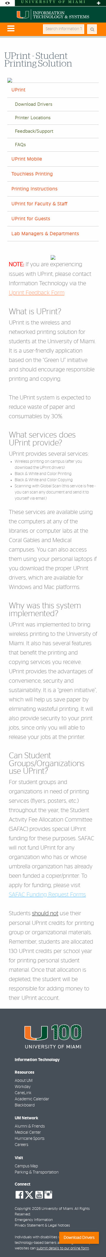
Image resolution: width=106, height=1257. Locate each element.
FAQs (20, 145)
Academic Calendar (32, 1099)
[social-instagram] (48, 1195)
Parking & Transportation (37, 1172)
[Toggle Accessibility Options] (7, 3)
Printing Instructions (34, 189)
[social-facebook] (19, 1195)
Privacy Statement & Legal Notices (42, 1225)
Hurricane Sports (29, 1139)
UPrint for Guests (30, 218)
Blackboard (25, 1105)
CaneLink (23, 1093)
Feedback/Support (34, 131)
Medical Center (28, 1132)
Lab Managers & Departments (45, 233)
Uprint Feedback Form (36, 293)
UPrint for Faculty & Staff (39, 203)
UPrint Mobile (26, 159)
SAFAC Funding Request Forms (47, 895)
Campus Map (26, 1166)
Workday (23, 1087)
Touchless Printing (32, 174)
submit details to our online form (63, 1248)
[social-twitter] (29, 1194)
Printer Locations (33, 118)
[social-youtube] (39, 1195)
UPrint (18, 90)
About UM (23, 1081)
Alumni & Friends (30, 1126)
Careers (21, 1145)
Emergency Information (34, 1220)
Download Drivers (33, 104)
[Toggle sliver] (98, 3)
